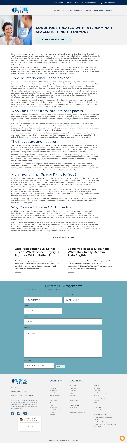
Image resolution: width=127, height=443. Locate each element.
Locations (108, 10)
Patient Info (53, 393)
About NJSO (98, 10)
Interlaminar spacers (19, 82)
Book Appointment (89, 2)
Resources (87, 10)
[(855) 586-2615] (101, 3)
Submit (60, 366)
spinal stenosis (78, 117)
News (51, 405)
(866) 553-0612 (66, 228)
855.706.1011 (29, 395)
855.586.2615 (61, 290)
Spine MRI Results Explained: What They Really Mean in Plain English (88, 252)
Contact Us (53, 398)
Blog (51, 403)
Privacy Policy (54, 407)
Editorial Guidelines (56, 410)
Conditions (53, 388)
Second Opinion (73, 2)
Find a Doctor (58, 2)
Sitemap (52, 415)
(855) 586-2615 (109, 2)
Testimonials (53, 400)
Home (51, 386)
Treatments (53, 390)
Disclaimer (53, 412)
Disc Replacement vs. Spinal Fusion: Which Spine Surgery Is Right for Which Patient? (37, 252)
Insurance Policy (55, 395)
